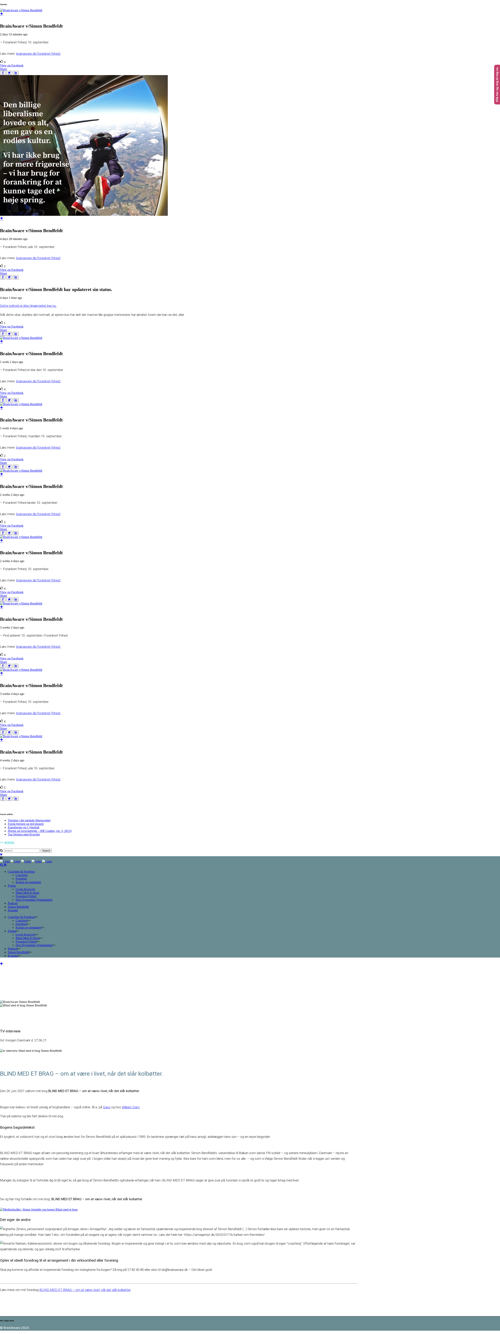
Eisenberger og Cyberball (23, 827)
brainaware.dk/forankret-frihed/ (38, 54)
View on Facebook (11, 65)
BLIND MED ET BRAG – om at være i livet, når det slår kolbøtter (85, 1290)
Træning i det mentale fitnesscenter (29, 820)
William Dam (131, 1107)
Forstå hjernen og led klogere (26, 824)
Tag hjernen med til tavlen (24, 834)
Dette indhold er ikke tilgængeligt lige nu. (28, 306)
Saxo (106, 1107)
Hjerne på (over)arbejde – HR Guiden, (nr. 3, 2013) (39, 831)
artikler (9, 842)
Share (3, 69)
